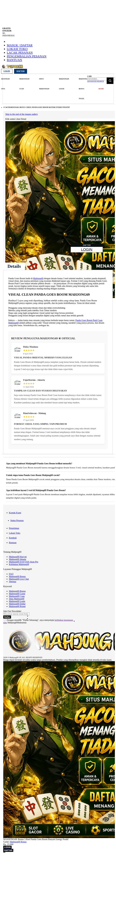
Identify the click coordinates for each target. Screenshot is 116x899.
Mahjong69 (38, 278)
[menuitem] (24, 84)
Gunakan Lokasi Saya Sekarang (15, 866)
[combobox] (101, 78)
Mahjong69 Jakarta (17, 559)
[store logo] (12, 68)
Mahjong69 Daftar (17, 604)
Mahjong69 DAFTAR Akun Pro (23, 562)
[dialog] (58, 862)
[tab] (14, 266)
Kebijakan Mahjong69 (19, 564)
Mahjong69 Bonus (17, 576)
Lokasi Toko (17, 49)
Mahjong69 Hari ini (18, 557)
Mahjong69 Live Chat (19, 579)
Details (14, 266)
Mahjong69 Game (17, 593)
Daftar (21, 71)
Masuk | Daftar (20, 45)
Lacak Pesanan (20, 52)
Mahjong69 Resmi (17, 606)
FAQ (11, 574)
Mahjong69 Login (17, 601)
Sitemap (12, 581)
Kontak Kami (15, 512)
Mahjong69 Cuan (17, 596)
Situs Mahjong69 (16, 599)
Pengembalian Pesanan (26, 56)
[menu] (44, 89)
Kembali (13, 538)
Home (5, 107)
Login (7, 71)
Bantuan (14, 60)
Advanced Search (95, 81)
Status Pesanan (17, 520)
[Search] (110, 80)
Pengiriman (14, 528)
